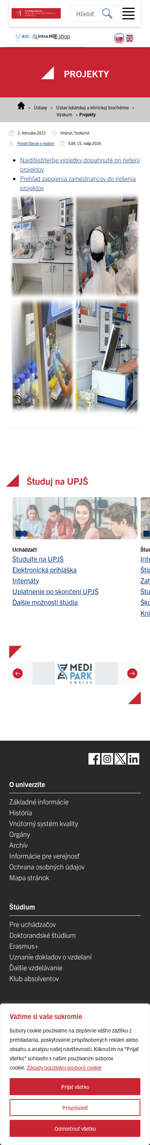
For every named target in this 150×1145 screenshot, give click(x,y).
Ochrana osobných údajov (47, 866)
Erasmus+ (23, 945)
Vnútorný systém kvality (43, 823)
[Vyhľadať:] (111, 13)
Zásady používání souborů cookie (64, 1067)
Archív (18, 844)
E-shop (62, 35)
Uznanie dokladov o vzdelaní (50, 956)
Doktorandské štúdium (42, 934)
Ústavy (40, 107)
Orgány (19, 834)
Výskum (64, 114)
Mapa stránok (29, 877)
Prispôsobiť (75, 1107)
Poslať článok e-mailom (35, 143)
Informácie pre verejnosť (44, 855)
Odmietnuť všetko (75, 1128)
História (20, 812)
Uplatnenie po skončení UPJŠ (55, 591)
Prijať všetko (75, 1086)
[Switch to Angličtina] (129, 38)
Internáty (25, 580)
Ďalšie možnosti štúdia (45, 602)
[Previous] (18, 673)
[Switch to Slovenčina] (119, 38)
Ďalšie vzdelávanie (35, 967)
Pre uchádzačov (32, 924)
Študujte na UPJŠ (37, 558)
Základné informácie (38, 801)
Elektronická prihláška (44, 569)
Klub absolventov (34, 978)
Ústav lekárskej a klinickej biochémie (92, 107)
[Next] (132, 673)
